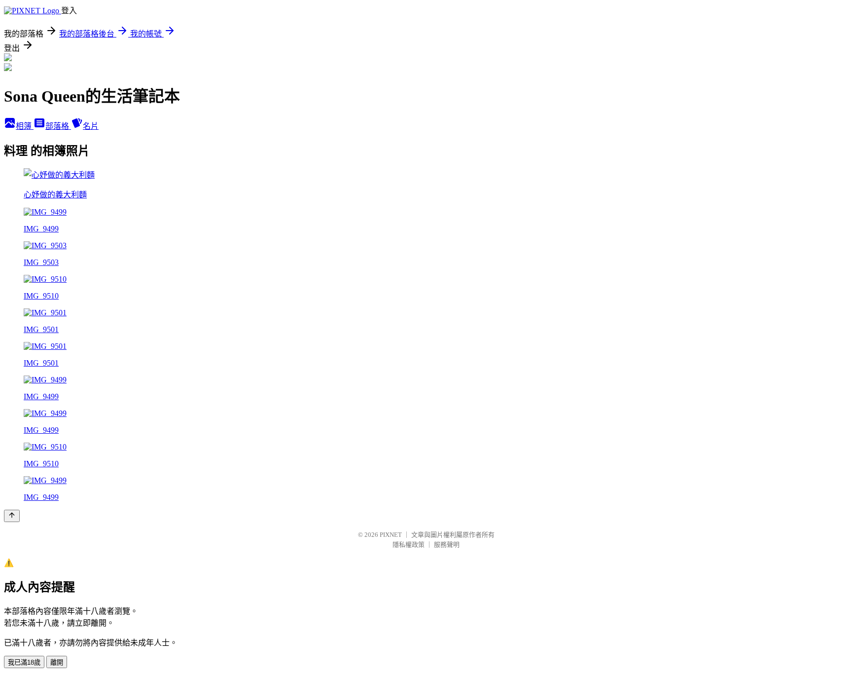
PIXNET (391, 534)
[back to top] (12, 516)
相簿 (25, 126)
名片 (91, 126)
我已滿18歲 (24, 662)
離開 (56, 662)
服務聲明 (447, 544)
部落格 (58, 126)
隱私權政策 (408, 544)
